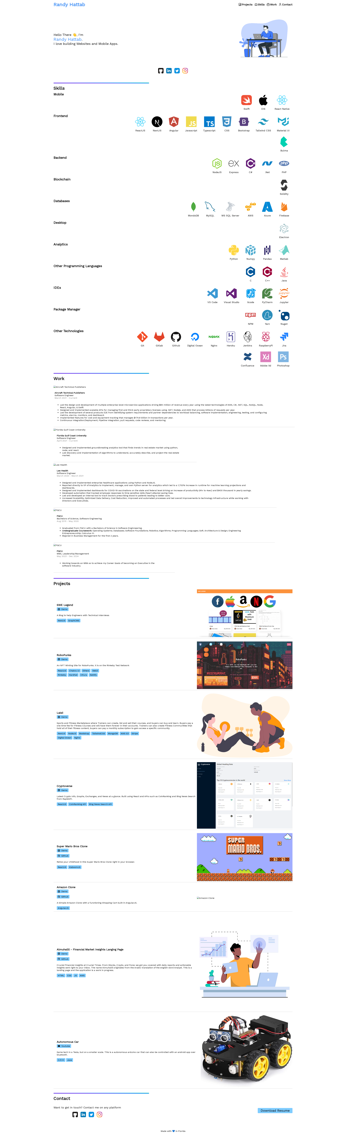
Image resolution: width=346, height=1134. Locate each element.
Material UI (283, 130)
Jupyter (284, 302)
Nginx (214, 345)
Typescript (209, 130)
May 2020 (74, 521)
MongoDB (113, 733)
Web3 (95, 670)
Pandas (267, 258)
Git (142, 345)
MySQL (210, 215)
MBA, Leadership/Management (73, 553)
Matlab (284, 258)
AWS (250, 215)
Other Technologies (69, 331)
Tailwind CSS (263, 130)
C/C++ (61, 1060)
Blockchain (62, 179)
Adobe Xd (265, 365)
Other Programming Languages (78, 266)
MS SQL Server (230, 215)
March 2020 (63, 476)
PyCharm (267, 302)
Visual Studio (231, 302)
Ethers (86, 670)
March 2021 (61, 398)
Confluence (247, 365)
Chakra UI (74, 670)
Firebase (284, 215)
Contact (287, 4)
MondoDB (193, 215)
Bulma (284, 150)
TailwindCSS (98, 733)
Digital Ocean (195, 345)
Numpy (251, 258)
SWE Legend (65, 605)
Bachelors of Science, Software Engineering (79, 518)
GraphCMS (73, 620)
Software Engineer (64, 395)
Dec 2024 (74, 556)
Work (273, 4)
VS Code (212, 302)
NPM (250, 323)
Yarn (267, 323)
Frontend (61, 116)
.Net (267, 172)
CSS (226, 130)
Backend (60, 158)
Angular (173, 130)
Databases (62, 201)
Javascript (191, 130)
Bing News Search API (100, 804)
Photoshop (283, 365)
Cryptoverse (64, 786)
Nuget (284, 323)
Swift (247, 108)
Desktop (60, 223)
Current (73, 398)
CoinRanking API (77, 804)
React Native (282, 108)
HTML (61, 975)
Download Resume (275, 1110)
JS (75, 975)
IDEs (57, 288)
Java (284, 280)
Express (234, 172)
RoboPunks (64, 655)
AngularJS (63, 908)
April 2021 (62, 440)
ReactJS (140, 130)
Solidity (284, 193)
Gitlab (159, 345)
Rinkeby (62, 675)
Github (176, 345)
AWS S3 (125, 733)
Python (234, 258)
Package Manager (67, 309)
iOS (263, 108)
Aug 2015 (61, 521)
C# (250, 172)
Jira (284, 345)
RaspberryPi (266, 345)
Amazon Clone (66, 887)
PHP (284, 172)
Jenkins (247, 345)
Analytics (61, 244)
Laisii (60, 712)
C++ (267, 280)
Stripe (135, 733)
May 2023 (62, 556)
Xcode (250, 302)
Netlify (93, 675)
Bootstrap (244, 130)
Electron (284, 237)
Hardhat (73, 675)
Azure (267, 215)
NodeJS (217, 172)
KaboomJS (74, 867)
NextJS (157, 130)
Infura (83, 675)
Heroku (231, 345)
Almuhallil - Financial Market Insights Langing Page (90, 949)
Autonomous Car (68, 1041)
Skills (261, 4)
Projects (247, 4)
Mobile (59, 94)
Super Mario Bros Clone (72, 846)
